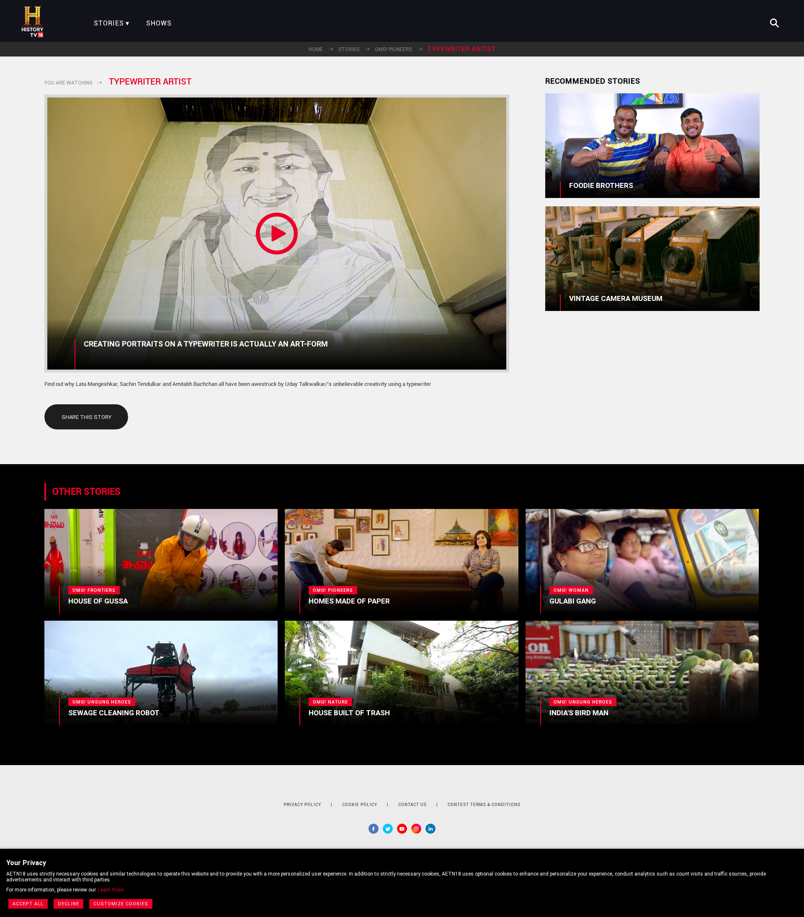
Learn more (111, 890)
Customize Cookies (120, 904)
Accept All (28, 904)
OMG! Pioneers (393, 49)
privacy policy (302, 804)
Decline (68, 904)
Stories (109, 23)
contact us (412, 804)
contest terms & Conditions (484, 804)
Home (316, 49)
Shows (159, 23)
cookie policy (359, 804)
